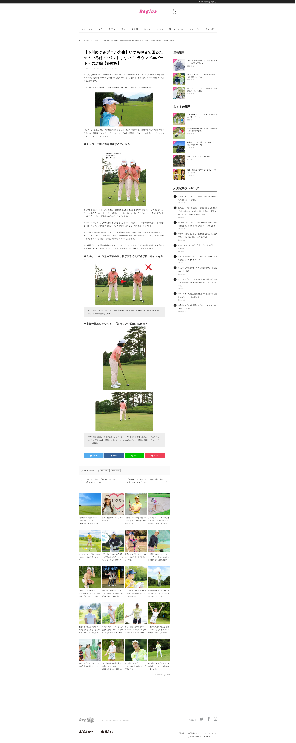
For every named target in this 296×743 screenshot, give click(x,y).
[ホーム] (79, 40)
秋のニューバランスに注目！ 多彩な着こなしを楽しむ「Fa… (202, 75)
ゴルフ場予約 (210, 30)
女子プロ (112, 30)
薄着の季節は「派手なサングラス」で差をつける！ (201, 171)
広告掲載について (193, 733)
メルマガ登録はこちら (208, 2)
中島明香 (91, 471)
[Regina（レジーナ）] (148, 11)
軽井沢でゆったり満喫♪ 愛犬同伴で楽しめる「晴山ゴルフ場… (201, 143)
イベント (160, 30)
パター (109, 68)
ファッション (87, 30)
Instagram (215, 719)
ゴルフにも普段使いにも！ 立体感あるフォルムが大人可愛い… (202, 61)
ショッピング (194, 30)
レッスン (147, 30)
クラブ (100, 30)
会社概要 (181, 733)
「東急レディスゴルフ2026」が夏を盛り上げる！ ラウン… (202, 115)
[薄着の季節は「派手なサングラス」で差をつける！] (179, 174)
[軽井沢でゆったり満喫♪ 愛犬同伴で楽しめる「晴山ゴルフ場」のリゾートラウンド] (179, 147)
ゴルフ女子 (105, 470)
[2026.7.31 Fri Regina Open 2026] (179, 161)
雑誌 (170, 30)
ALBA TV (180, 30)
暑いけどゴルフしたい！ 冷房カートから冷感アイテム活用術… (202, 89)
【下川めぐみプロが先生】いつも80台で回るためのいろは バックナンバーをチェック (118, 87)
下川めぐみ (116, 470)
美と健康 (134, 30)
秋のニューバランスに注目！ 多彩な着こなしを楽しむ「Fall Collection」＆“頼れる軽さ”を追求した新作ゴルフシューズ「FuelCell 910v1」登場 (197, 211)
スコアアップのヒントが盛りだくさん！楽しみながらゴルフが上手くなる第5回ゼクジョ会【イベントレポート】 (197, 282)
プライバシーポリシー (210, 733)
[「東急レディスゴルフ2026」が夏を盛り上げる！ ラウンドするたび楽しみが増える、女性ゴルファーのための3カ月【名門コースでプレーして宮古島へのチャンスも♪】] (179, 119)
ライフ (123, 30)
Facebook (208, 719)
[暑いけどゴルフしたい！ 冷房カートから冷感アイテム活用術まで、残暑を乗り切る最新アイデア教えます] (179, 93)
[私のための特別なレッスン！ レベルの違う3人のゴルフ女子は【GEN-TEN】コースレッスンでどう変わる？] (179, 133)
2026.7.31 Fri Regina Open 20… (199, 156)
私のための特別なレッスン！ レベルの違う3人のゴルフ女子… (202, 129)
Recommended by (160, 674)
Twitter (202, 719)
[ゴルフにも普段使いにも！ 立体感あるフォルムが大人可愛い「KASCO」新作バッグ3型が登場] (179, 65)
